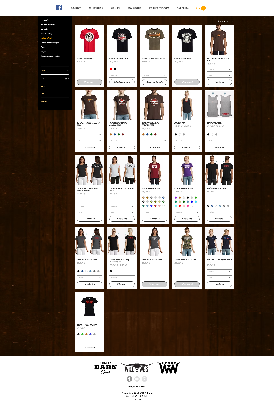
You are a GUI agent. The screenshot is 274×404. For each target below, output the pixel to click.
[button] (201, 8)
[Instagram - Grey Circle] (144, 379)
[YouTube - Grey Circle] (137, 379)
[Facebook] (59, 7)
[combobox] (122, 75)
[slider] (41, 74)
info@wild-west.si (137, 386)
